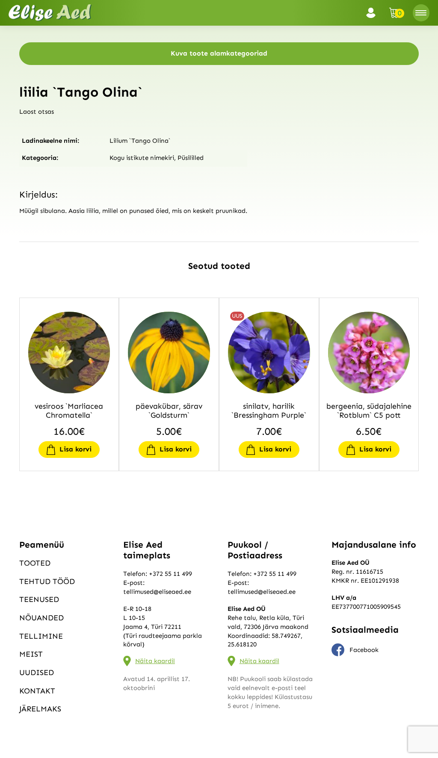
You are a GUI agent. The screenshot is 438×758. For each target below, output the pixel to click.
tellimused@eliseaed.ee (157, 592)
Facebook (364, 650)
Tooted (34, 563)
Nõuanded (41, 617)
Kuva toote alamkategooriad (219, 53)
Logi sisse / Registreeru (373, 13)
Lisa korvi (75, 449)
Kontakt (37, 691)
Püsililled (191, 158)
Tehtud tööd (47, 581)
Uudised (36, 672)
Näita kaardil (155, 661)
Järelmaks (40, 709)
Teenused (39, 599)
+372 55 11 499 (170, 574)
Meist (31, 654)
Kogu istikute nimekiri (142, 158)
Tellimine (41, 636)
